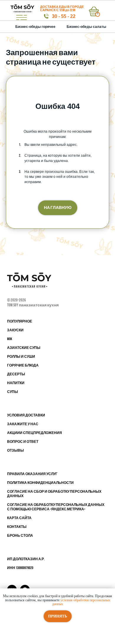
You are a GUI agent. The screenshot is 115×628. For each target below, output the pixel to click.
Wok (9, 339)
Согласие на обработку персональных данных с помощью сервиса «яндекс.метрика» (55, 507)
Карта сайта (19, 518)
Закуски (15, 330)
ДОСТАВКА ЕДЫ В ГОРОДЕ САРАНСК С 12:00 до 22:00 (62, 8)
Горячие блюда (23, 365)
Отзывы (15, 450)
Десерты (16, 374)
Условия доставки (26, 415)
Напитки (15, 383)
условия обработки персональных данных (81, 602)
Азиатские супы (23, 348)
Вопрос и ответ (22, 442)
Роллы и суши (21, 356)
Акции (13, 433)
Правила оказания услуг (32, 474)
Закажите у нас (22, 424)
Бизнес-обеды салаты (86, 27)
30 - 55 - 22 (63, 16)
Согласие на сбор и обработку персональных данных (54, 493)
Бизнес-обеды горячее (35, 27)
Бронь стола (20, 536)
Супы (12, 392)
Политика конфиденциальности (40, 483)
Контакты (17, 527)
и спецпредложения (41, 433)
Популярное (19, 321)
